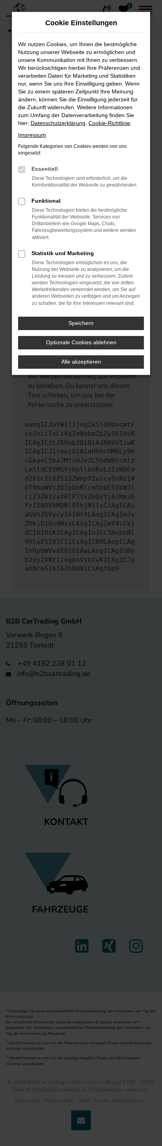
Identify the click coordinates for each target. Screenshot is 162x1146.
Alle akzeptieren (81, 361)
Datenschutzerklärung (58, 123)
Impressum (32, 135)
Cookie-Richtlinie (109, 123)
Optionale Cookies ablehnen (81, 342)
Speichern (81, 323)
